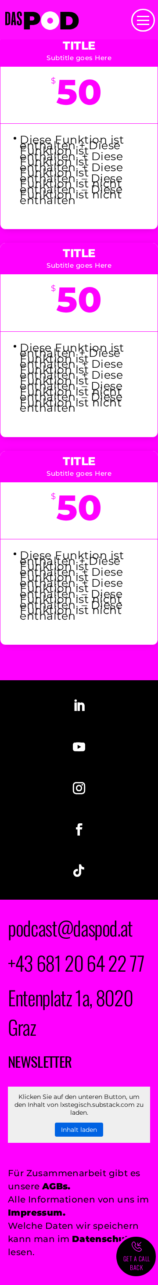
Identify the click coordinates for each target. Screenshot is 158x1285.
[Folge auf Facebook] (79, 829)
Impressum (35, 1212)
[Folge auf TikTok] (79, 870)
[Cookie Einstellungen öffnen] (16, 1272)
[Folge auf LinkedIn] (79, 705)
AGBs (55, 1186)
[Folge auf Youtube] (79, 747)
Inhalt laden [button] (79, 1130)
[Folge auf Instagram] (79, 788)
